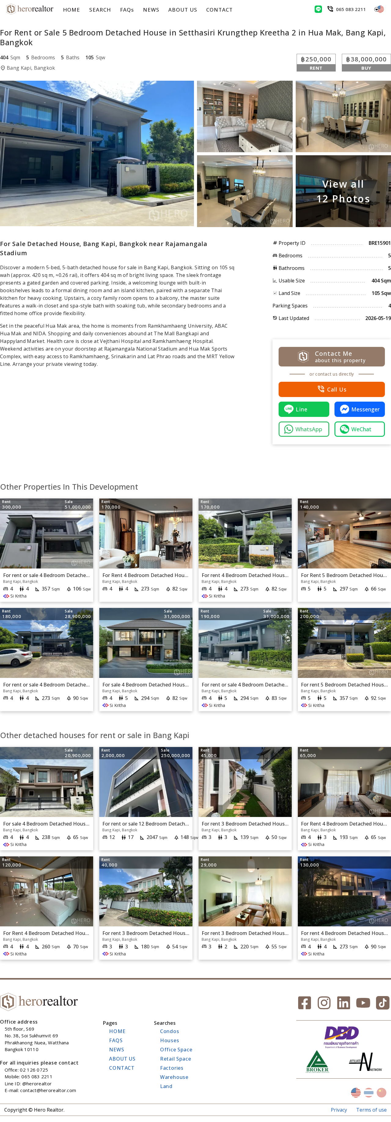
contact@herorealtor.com (48, 1090)
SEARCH (100, 9)
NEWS (151, 9)
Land (166, 1086)
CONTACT (219, 9)
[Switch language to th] (369, 1093)
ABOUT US (182, 9)
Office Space (176, 1049)
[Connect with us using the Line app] (318, 9)
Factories (172, 1068)
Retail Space (175, 1058)
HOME (71, 9)
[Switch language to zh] (381, 1093)
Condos (169, 1031)
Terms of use (371, 1109)
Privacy (339, 1109)
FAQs (127, 9)
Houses (169, 1040)
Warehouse (174, 1077)
